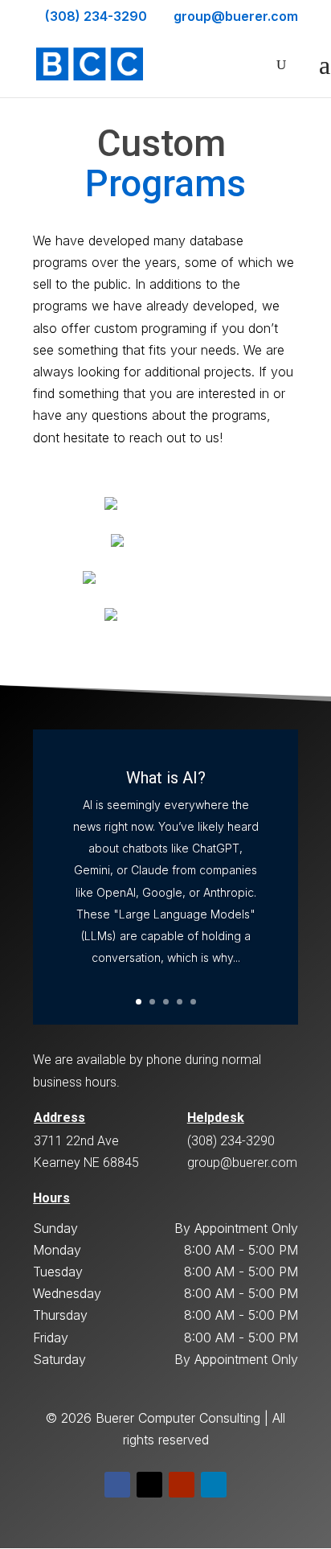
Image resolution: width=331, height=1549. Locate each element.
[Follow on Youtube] (181, 1485)
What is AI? (166, 777)
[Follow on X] (149, 1485)
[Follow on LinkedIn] (214, 1485)
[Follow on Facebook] (117, 1485)
